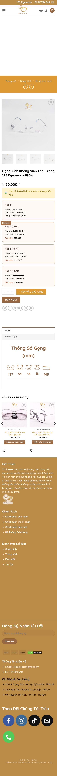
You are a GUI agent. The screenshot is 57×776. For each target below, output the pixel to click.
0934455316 (17, 671)
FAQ (50, 762)
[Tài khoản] (46, 10)
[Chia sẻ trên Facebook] (10, 308)
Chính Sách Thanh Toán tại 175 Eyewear (26, 762)
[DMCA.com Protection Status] (34, 652)
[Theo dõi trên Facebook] (8, 720)
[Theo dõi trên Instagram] (21, 720)
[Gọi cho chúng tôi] (8, 737)
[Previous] (7, 125)
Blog (34, 760)
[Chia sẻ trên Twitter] (15, 308)
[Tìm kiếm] (52, 10)
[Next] (50, 125)
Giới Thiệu (25, 760)
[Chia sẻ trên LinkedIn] (31, 308)
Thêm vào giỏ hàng (31, 291)
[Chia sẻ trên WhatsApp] (4, 308)
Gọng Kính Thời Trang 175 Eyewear (15, 433)
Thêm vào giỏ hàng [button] (14, 442)
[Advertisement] (28, 45)
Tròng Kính (11, 554)
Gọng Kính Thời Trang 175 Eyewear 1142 (42, 433)
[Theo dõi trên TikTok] (34, 720)
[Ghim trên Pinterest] (26, 308)
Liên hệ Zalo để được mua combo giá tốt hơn (30, 193)
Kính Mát (10, 559)
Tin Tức (9, 564)
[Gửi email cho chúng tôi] (47, 720)
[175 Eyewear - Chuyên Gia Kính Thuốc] (22, 10)
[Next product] (25, 87)
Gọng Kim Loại (43, 81)
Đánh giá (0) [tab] (11, 337)
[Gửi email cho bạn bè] (20, 308)
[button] (4, 10)
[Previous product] (31, 87)
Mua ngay (11, 299)
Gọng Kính (25, 81)
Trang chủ (10, 81)
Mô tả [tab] (8, 330)
